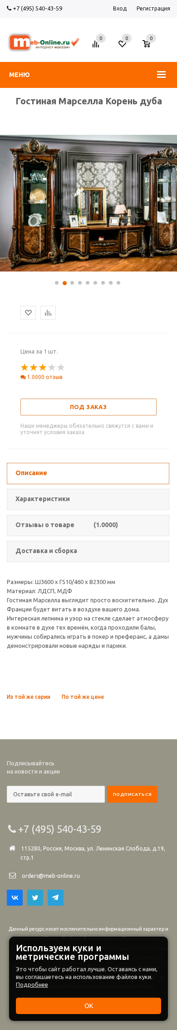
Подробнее (32, 984)
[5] (61, 367)
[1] (25, 367)
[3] (43, 367)
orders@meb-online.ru (51, 876)
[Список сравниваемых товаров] (97, 47)
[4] (52, 367)
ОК (88, 1006)
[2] (34, 367)
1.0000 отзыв (44, 377)
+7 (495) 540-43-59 (36, 8)
